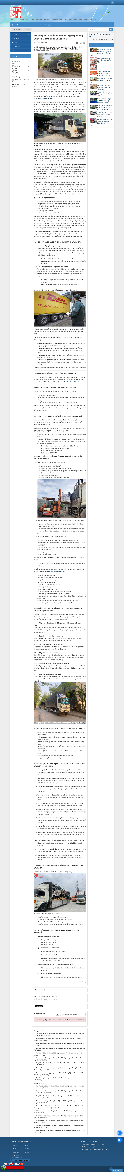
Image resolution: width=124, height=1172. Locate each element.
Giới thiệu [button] (20, 25)
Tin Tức (27, 1145)
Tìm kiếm (27, 1152)
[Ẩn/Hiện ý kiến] (57, 1014)
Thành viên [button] (30, 25)
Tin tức (14, 34)
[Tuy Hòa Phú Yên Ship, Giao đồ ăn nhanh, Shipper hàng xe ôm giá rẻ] (15, 12)
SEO (13, 50)
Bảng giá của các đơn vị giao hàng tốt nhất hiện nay (101, 80)
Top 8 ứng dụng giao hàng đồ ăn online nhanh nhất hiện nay (103, 73)
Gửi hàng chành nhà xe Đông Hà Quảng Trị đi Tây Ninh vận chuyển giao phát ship (60, 1048)
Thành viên (16, 1149)
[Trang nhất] (12, 24)
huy (85, 982)
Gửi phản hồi (118, 1170)
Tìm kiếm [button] (39, 25)
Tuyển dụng (16, 46)
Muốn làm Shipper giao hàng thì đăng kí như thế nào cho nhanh (104, 107)
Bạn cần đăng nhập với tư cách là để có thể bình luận (60, 1020)
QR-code (14, 1160)
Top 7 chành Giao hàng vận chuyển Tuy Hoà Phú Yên (104, 114)
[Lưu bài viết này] (85, 43)
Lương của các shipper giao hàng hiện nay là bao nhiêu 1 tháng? (104, 101)
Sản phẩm (15, 38)
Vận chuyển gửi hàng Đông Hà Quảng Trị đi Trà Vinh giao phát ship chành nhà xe (60, 1078)
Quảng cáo (16, 1152)
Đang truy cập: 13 (25, 1160)
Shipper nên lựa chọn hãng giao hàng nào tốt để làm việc (104, 94)
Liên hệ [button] (47, 25)
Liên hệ (27, 1149)
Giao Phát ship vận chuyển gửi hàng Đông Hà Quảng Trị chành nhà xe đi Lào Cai (60, 1130)
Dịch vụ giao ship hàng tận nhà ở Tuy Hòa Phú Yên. (104, 60)
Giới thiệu (15, 1145)
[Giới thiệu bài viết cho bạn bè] (77, 43)
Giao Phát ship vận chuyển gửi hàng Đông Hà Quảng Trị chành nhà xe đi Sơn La (60, 1043)
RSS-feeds (16, 1156)
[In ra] (81, 43)
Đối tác (14, 42)
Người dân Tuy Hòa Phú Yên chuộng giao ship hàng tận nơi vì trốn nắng (101, 122)
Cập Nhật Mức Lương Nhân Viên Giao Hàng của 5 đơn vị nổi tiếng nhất (100, 52)
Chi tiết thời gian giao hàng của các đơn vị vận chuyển (103, 87)
